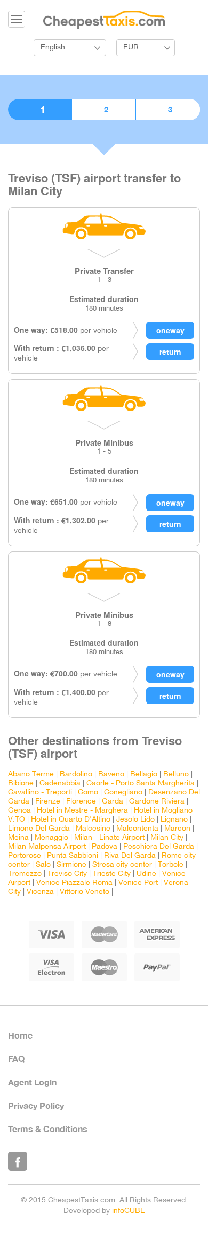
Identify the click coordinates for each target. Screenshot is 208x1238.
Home (20, 1035)
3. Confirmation (168, 109)
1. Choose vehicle (39, 109)
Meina (18, 837)
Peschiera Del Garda (158, 846)
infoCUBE (128, 1211)
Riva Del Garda (130, 855)
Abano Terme (31, 774)
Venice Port (138, 883)
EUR (131, 47)
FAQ (16, 1058)
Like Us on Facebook (17, 1161)
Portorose (24, 855)
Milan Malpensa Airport (47, 846)
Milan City (166, 837)
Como (88, 792)
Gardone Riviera (157, 801)
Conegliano (123, 792)
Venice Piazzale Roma (74, 883)
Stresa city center (122, 864)
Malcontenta (137, 828)
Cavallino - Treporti (40, 792)
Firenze (47, 801)
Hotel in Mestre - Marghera (82, 810)
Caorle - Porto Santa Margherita (140, 783)
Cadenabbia (60, 783)
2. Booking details (103, 109)
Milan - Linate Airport (109, 837)
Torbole (170, 864)
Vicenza (40, 892)
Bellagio (143, 774)
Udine (146, 874)
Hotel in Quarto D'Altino (70, 819)
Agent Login (32, 1082)
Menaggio (51, 837)
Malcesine (93, 828)
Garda (112, 801)
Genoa (19, 810)
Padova (104, 846)
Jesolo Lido (135, 819)
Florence (81, 801)
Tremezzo (25, 874)
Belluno (176, 774)
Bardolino (76, 774)
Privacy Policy (36, 1105)
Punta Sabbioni (72, 855)
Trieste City (112, 874)
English (53, 47)
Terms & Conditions (47, 1129)
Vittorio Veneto (84, 892)
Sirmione (71, 864)
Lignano (174, 819)
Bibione (21, 783)
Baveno (111, 774)
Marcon (177, 828)
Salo (43, 864)
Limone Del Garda (39, 828)
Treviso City (67, 874)
